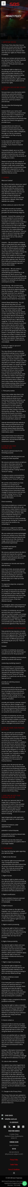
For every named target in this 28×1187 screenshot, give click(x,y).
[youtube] (14, 1126)
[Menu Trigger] (3, 3)
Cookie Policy (14, 1164)
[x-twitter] (9, 1126)
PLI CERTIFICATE (14, 1122)
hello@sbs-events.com (11, 1119)
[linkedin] (23, 1126)
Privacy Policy (14, 1159)
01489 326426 (9, 1115)
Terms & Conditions (14, 1169)
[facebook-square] (4, 1126)
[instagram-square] (18, 1126)
